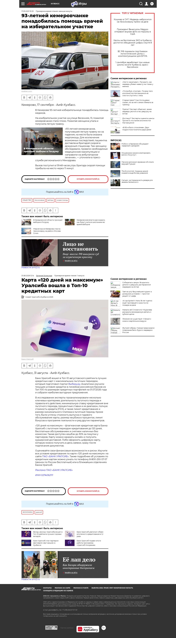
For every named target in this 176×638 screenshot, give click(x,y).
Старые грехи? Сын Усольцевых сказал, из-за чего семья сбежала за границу (137, 102)
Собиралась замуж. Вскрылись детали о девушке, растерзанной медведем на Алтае (136, 284)
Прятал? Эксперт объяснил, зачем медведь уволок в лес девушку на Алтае (137, 111)
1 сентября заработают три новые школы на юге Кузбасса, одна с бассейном (133, 64)
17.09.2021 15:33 (27, 11)
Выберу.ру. (74, 384)
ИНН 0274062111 (44, 475)
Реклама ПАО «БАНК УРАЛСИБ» (54, 470)
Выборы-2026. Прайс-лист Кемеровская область (112, 588)
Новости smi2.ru (30, 267)
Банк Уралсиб (27, 359)
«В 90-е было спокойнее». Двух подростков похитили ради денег (136, 128)
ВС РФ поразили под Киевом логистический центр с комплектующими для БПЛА (132, 53)
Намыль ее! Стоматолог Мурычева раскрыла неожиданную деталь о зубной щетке (137, 312)
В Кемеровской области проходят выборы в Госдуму (48, 221)
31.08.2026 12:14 (27, 276)
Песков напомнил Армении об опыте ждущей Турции (138, 163)
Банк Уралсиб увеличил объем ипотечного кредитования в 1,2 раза (90, 534)
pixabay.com (26, 91)
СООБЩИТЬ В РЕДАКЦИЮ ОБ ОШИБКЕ (58, 591)
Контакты (47, 588)
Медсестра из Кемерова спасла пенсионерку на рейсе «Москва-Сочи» (47, 231)
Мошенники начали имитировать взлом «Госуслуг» (136, 154)
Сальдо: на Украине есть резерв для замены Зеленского (137, 181)
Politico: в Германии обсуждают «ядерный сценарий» (135, 145)
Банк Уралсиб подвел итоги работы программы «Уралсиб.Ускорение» (89, 543)
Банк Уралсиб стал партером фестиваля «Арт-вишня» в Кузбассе (45, 543)
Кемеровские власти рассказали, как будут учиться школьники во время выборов (91, 222)
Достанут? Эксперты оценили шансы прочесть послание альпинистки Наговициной (138, 120)
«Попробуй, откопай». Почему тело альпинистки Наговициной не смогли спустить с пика (137, 93)
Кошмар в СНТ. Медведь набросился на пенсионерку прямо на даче (132, 20)
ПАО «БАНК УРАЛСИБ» (55, 456)
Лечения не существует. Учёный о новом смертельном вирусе (136, 320)
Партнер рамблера (66, 628)
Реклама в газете (80, 588)
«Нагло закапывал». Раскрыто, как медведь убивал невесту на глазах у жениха (137, 84)
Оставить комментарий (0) (88, 179)
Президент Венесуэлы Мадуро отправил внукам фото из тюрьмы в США (132, 31)
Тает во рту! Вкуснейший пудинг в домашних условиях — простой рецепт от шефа (137, 294)
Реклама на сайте (62, 588)
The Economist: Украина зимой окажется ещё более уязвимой (135, 172)
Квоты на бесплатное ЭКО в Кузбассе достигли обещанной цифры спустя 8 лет (132, 42)
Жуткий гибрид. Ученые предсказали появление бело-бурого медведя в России (138, 330)
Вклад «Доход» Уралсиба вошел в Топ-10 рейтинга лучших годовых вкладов (47, 534)
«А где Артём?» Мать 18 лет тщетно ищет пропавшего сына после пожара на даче (137, 303)
